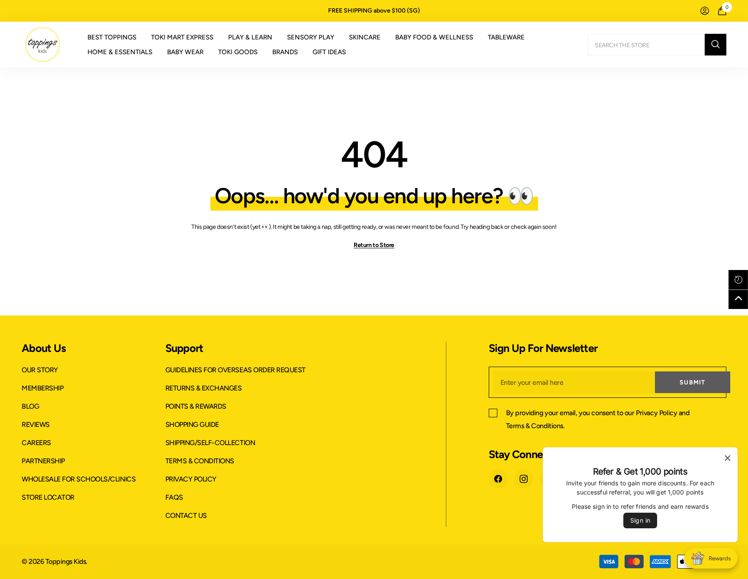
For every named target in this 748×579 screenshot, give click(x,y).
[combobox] (646, 44)
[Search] (657, 44)
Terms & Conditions (534, 426)
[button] (738, 280)
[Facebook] (498, 478)
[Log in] (704, 11)
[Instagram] (523, 478)
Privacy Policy (656, 413)
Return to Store (374, 245)
